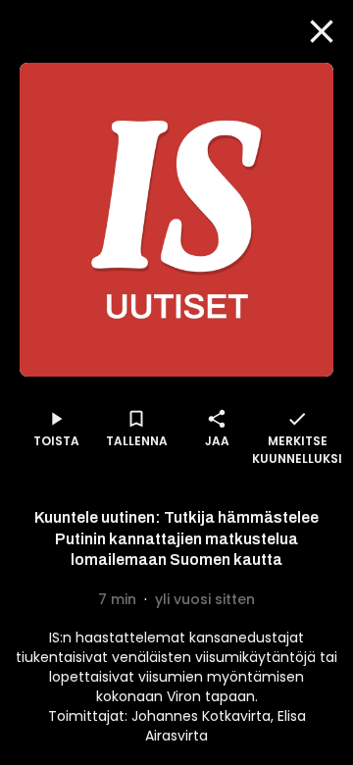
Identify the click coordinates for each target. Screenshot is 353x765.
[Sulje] (321, 31)
